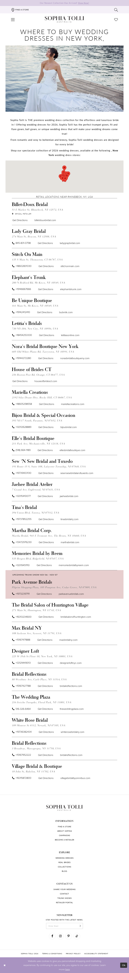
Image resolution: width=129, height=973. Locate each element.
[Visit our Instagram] (60, 936)
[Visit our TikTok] (76, 936)
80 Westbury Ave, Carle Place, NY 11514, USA (39, 679)
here (67, 969)
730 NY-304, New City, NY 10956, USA (35, 328)
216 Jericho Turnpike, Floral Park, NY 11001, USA (41, 702)
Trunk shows (64, 898)
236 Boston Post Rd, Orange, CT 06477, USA (38, 374)
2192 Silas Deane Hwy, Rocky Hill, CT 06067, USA (42, 397)
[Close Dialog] (4, 965)
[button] (13, 19)
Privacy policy (73, 953)
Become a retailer (64, 840)
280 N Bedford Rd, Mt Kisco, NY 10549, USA (38, 282)
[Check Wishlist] (116, 19)
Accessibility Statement (96, 953)
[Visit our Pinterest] (68, 936)
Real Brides (65, 862)
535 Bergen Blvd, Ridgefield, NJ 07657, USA (38, 558)
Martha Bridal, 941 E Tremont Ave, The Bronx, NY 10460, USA (49, 535)
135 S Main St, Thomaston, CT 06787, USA (37, 259)
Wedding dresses (65, 858)
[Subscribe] (80, 926)
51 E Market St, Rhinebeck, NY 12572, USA (37, 209)
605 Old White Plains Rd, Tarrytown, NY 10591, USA (43, 351)
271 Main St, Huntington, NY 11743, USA (36, 610)
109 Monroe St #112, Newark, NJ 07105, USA (38, 725)
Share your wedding (64, 889)
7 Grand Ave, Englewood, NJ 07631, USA (36, 489)
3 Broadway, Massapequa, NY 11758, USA (36, 748)
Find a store (64, 826)
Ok (124, 965)
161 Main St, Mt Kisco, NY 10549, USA (35, 305)
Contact (64, 894)
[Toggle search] (116, 9)
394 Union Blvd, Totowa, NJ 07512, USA (35, 512)
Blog (64, 871)
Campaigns (64, 835)
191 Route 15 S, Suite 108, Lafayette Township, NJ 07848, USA (49, 466)
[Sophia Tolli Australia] (64, 19)
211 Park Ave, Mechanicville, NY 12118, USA (38, 443)
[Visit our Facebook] (52, 936)
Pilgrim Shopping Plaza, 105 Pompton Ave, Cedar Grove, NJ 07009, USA (54, 587)
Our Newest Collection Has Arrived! (64, 3)
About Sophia (64, 831)
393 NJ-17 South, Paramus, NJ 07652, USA (37, 420)
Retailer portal (64, 902)
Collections (64, 867)
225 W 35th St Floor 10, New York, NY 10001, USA (42, 656)
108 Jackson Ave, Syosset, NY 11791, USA (36, 633)
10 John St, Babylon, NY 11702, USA (33, 771)
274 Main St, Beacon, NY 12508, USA (34, 236)
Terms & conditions (52, 953)
